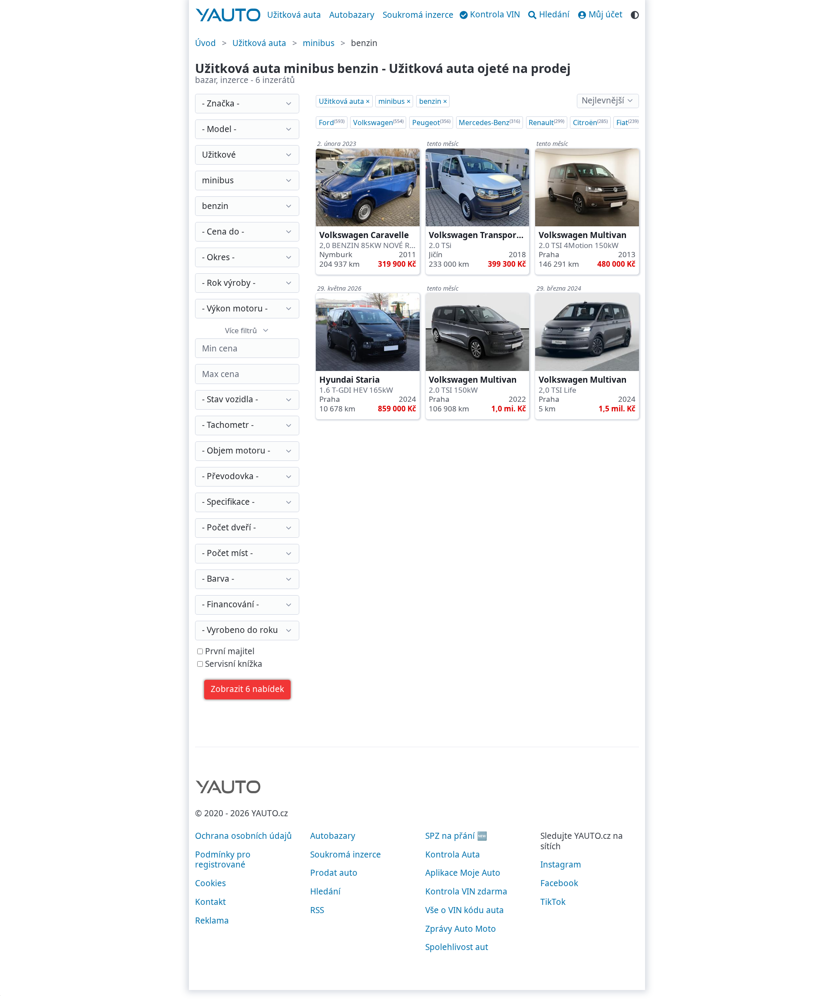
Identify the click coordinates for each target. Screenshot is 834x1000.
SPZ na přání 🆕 (456, 835)
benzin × (433, 101)
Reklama (212, 920)
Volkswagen (378, 122)
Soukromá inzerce (418, 14)
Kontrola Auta (452, 854)
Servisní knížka (232, 664)
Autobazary (351, 14)
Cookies (210, 883)
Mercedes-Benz (489, 122)
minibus (318, 43)
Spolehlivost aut (456, 947)
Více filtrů (241, 330)
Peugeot (431, 122)
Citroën (590, 122)
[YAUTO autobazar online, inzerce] (228, 15)
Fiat (627, 122)
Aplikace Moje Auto (462, 872)
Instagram (560, 864)
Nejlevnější (603, 100)
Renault (546, 122)
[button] (247, 689)
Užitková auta (294, 14)
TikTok (553, 901)
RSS (317, 910)
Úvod (205, 43)
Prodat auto (333, 872)
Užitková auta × (344, 101)
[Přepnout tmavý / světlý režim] (635, 14)
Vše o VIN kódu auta (464, 910)
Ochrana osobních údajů (243, 835)
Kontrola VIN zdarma (466, 891)
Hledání (325, 891)
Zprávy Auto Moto (460, 928)
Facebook (559, 883)
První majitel (229, 651)
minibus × (394, 101)
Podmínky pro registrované (223, 860)
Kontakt (210, 901)
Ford (331, 122)
